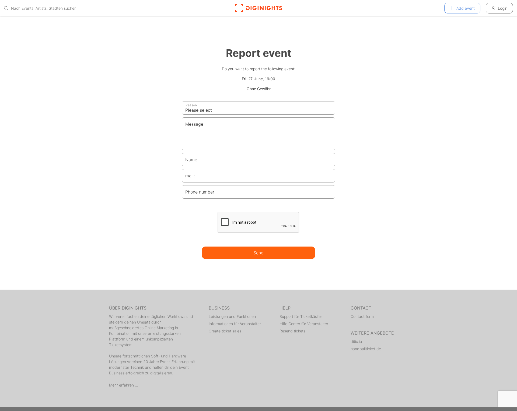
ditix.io (356, 341)
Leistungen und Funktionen (232, 316)
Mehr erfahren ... (123, 385)
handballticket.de (366, 348)
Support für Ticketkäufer (301, 316)
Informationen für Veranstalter (235, 323)
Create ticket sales (225, 331)
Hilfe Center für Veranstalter (304, 323)
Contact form (362, 316)
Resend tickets (292, 331)
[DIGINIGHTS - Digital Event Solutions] (258, 8)
